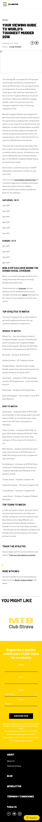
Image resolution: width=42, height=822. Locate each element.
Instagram (22, 288)
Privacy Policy (15, 726)
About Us (11, 761)
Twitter (24, 295)
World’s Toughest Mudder (24, 580)
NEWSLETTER (14, 786)
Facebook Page (30, 180)
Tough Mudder (19, 180)
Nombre (21, 665)
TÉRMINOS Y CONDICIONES (20, 796)
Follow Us (12, 806)
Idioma (21, 699)
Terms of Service (31, 726)
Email (21, 677)
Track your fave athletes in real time (22, 555)
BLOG (9, 776)
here (16, 734)
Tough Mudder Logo (13, 4)
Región (21, 690)
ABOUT (10, 754)
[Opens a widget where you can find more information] (32, 818)
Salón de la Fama (14, 766)
